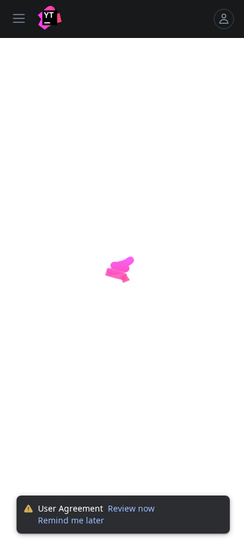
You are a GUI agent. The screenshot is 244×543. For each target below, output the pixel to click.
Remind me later (71, 520)
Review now (131, 508)
